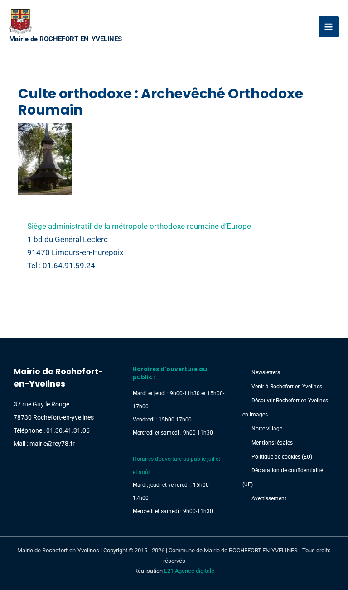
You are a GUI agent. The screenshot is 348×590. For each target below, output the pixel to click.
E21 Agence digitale (189, 570)
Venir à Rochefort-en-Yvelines (286, 386)
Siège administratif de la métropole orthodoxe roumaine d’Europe (139, 226)
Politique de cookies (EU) (281, 457)
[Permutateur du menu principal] (329, 26)
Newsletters (265, 372)
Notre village (266, 429)
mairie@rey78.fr (52, 443)
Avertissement (268, 498)
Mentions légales (272, 443)
